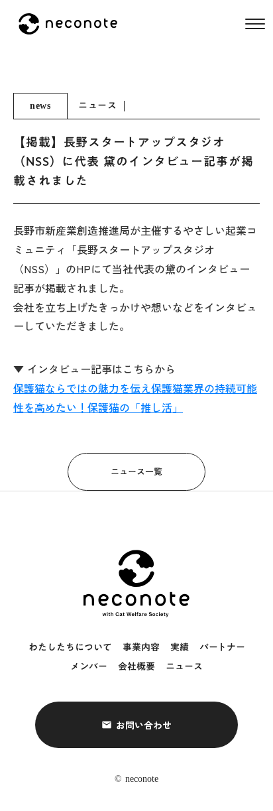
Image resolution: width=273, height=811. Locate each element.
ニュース (184, 667)
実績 (179, 648)
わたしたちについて (70, 648)
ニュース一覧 (136, 471)
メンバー (88, 667)
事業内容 (141, 648)
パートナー (222, 648)
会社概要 (136, 667)
